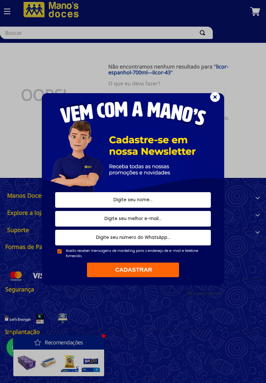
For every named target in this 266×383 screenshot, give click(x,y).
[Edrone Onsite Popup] (133, 191)
